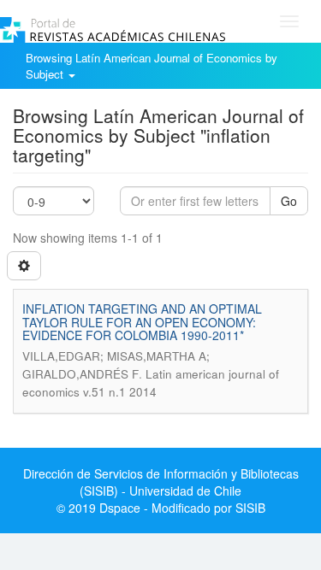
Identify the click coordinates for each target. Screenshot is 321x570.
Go (289, 200)
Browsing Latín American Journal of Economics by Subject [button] (151, 66)
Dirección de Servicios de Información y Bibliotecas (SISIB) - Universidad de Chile (161, 482)
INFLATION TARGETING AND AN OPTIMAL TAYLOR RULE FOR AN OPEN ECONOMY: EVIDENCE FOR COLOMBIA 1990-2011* (142, 322)
